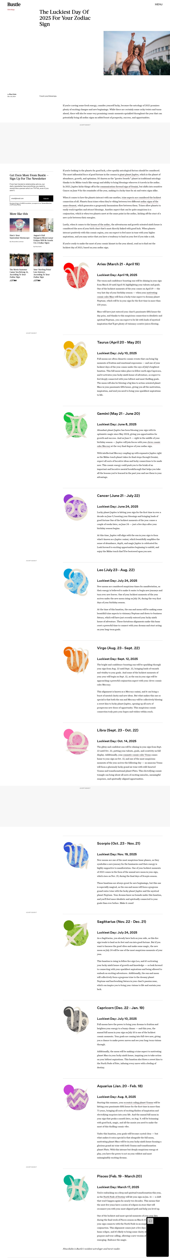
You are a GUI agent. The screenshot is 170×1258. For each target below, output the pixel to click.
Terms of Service (46, 203)
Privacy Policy (16, 205)
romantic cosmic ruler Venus (137, 754)
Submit (46, 198)
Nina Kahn (12, 94)
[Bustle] (14, 4)
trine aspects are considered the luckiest (141, 197)
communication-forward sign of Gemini (119, 186)
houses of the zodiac (100, 224)
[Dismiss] (166, 1219)
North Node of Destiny (114, 1196)
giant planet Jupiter (129, 174)
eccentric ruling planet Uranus (138, 1102)
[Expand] (149, 1219)
